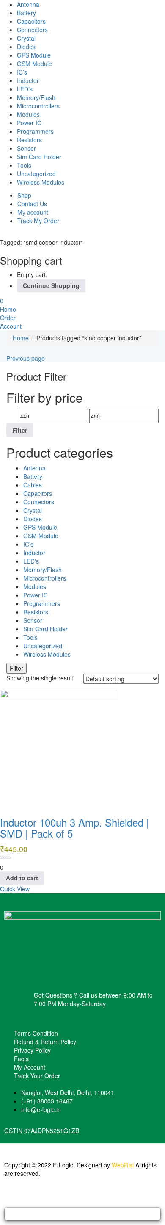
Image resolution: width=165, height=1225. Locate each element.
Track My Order (38, 220)
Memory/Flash (36, 97)
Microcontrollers (38, 106)
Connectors (32, 29)
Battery (26, 12)
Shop (24, 195)
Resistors (29, 139)
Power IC (29, 123)
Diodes (26, 46)
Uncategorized (36, 173)
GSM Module (34, 63)
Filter (19, 430)
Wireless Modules (40, 182)
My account (32, 212)
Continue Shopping (51, 285)
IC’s (22, 72)
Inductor (28, 80)
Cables (32, 485)
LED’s (25, 89)
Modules (28, 114)
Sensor (26, 148)
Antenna (28, 4)
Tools (24, 165)
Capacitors (31, 21)
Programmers (35, 131)
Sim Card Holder (39, 156)
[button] (1, 300)
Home (21, 338)
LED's (31, 561)
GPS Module (34, 55)
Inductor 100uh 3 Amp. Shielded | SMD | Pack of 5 (74, 828)
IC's (28, 544)
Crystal (26, 38)
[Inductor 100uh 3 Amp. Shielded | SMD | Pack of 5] (59, 748)
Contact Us (32, 203)
